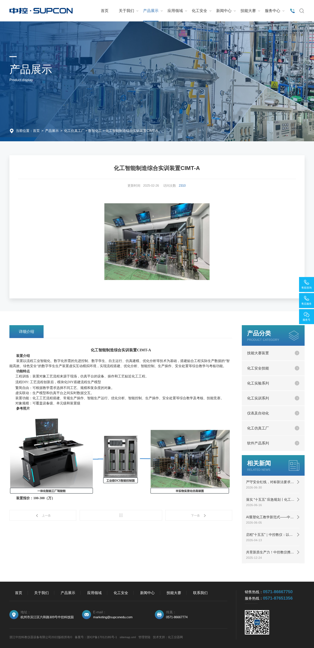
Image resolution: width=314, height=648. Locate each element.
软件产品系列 (258, 443)
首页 (105, 11)
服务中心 (272, 11)
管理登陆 (144, 637)
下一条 (195, 515)
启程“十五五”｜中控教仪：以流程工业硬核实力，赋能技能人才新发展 (272, 534)
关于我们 (126, 11)
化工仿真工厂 (74, 131)
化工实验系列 (258, 383)
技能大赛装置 (258, 353)
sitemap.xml (128, 637)
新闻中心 (224, 11)
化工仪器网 (175, 637)
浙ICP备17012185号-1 (102, 637)
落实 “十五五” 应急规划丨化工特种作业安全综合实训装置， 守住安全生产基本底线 (272, 499)
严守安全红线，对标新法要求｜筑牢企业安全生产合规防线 (272, 482)
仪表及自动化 (258, 413)
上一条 (46, 515)
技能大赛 (248, 11)
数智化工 (95, 131)
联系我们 (200, 593)
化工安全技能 (258, 368)
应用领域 (175, 11)
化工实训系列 (258, 398)
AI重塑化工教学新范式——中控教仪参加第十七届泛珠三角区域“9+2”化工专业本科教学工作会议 (272, 517)
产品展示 (150, 11)
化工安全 (199, 11)
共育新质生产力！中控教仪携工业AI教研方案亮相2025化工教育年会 (272, 552)
